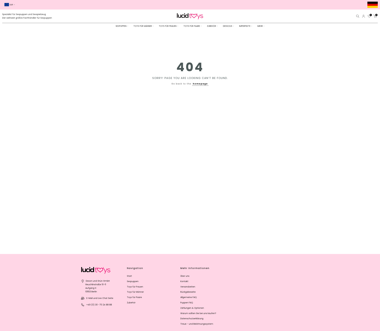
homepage (200, 83)
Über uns (184, 275)
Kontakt (184, 281)
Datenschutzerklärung (191, 318)
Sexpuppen (132, 281)
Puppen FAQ (186, 302)
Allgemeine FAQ (188, 297)
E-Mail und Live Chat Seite (99, 298)
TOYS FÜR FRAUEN (167, 26)
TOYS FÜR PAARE (191, 26)
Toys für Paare (134, 297)
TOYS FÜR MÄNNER (142, 26)
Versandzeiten (187, 286)
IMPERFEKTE (244, 26)
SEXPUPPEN (121, 26)
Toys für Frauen (135, 286)
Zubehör (131, 302)
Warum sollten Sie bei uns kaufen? (198, 313)
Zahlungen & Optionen (192, 307)
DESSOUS (227, 26)
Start (129, 275)
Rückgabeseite (188, 291)
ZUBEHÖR (211, 26)
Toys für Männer (135, 291)
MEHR (260, 26)
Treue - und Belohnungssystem (196, 323)
